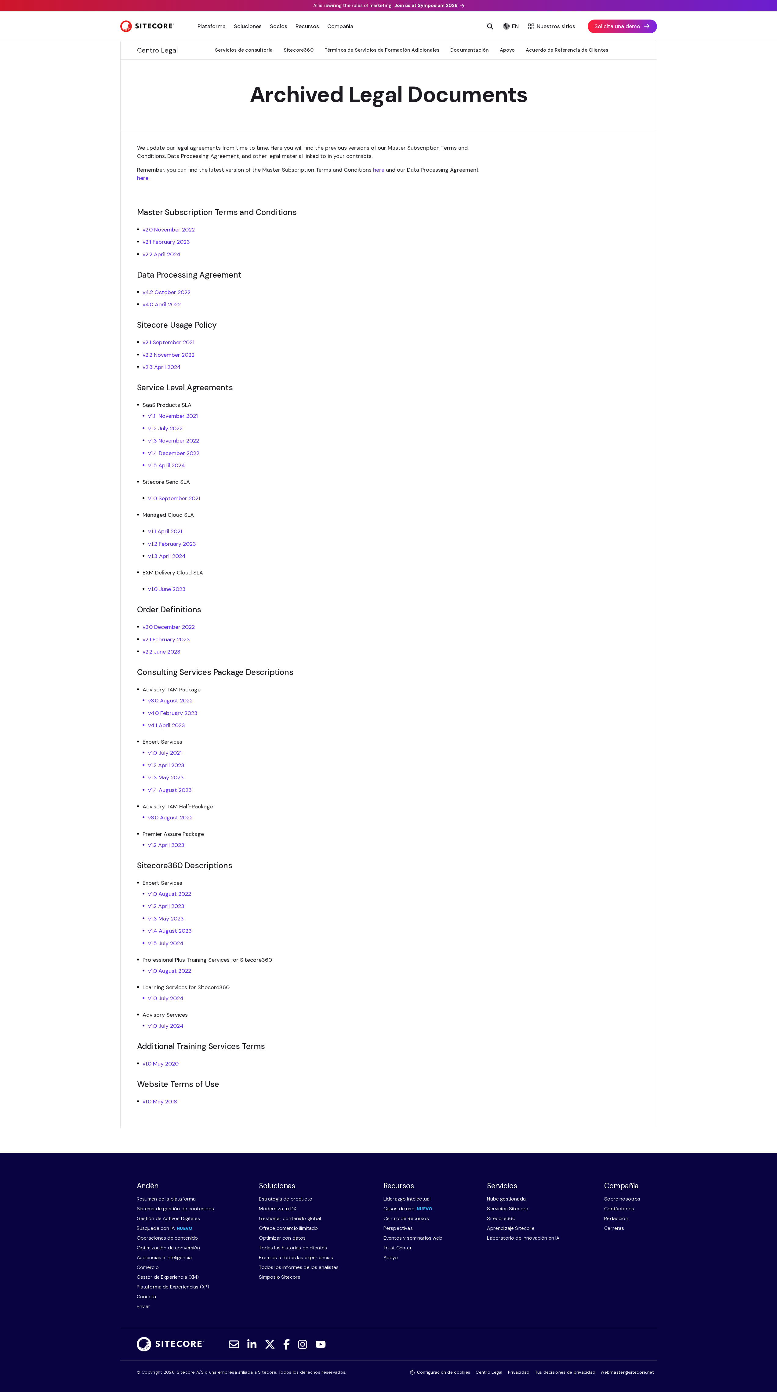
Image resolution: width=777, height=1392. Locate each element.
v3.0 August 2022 (170, 700)
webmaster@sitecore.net (627, 1372)
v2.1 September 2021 (168, 342)
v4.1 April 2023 (166, 725)
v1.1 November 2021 (173, 416)
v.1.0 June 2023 (167, 589)
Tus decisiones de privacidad (565, 1372)
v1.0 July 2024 (165, 998)
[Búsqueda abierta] (490, 26)
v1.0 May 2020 (161, 1063)
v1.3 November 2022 (173, 440)
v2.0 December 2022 (169, 627)
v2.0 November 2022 (169, 229)
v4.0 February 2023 (173, 713)
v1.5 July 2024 (165, 943)
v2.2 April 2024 (161, 254)
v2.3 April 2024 (162, 367)
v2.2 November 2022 (168, 355)
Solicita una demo (617, 26)
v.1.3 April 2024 (167, 556)
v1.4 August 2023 (170, 790)
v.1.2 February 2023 (172, 544)
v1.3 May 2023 (166, 777)
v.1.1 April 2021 (165, 531)
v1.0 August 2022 (169, 894)
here (379, 169)
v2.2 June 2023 (161, 651)
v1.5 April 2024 (166, 465)
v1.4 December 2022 (173, 453)
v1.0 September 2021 (174, 498)
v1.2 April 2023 (166, 765)
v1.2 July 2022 (165, 428)
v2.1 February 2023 (166, 242)
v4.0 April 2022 (162, 304)
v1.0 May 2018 (160, 1101)
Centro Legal (489, 1372)
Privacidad (519, 1372)
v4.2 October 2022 (167, 292)
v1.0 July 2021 (165, 752)
